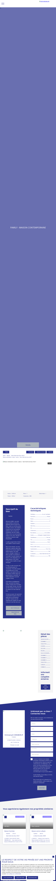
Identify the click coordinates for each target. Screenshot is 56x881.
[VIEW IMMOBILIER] (47, 3)
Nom (33, 728)
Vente (4, 455)
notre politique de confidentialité (13, 873)
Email (33, 734)
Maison (8, 455)
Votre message (35, 754)
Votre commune (35, 744)
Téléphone (34, 739)
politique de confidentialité (38, 782)
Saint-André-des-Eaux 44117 (18, 455)
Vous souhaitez (34, 748)
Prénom (33, 723)
